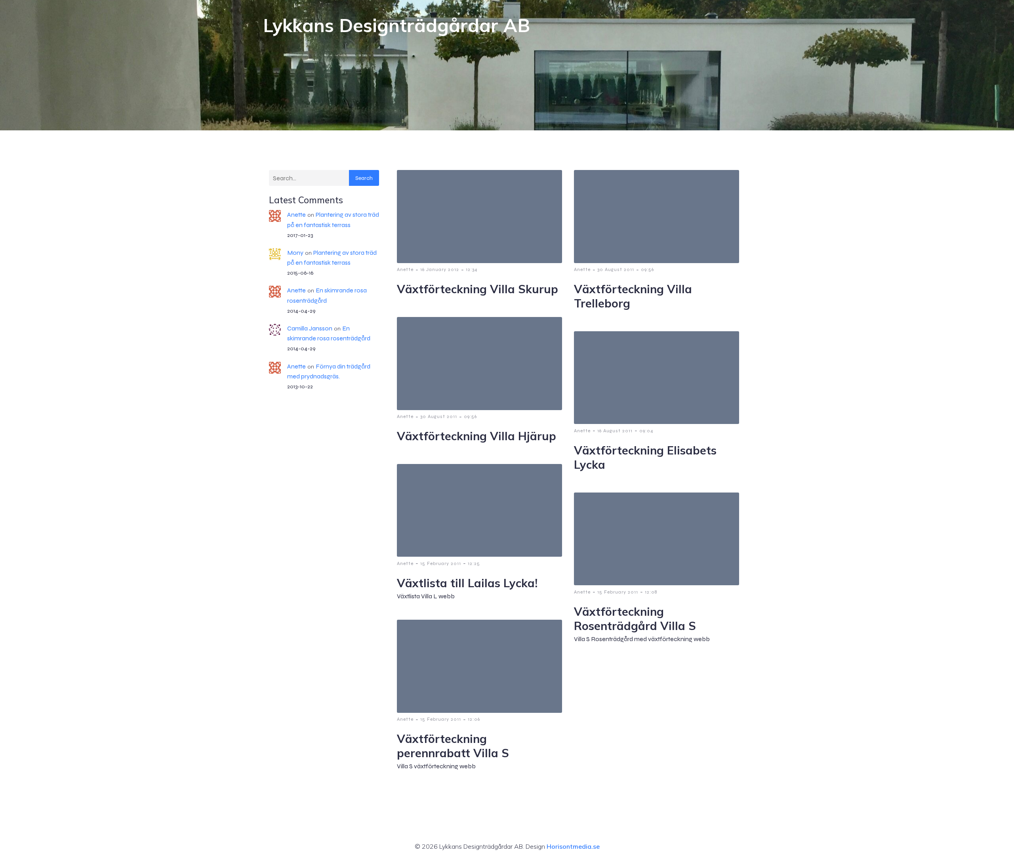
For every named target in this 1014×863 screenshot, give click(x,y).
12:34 (472, 269)
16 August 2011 (615, 430)
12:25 (474, 563)
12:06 (474, 719)
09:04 (646, 430)
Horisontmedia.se (573, 846)
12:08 (651, 592)
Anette (296, 214)
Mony (295, 252)
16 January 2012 (439, 269)
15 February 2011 (440, 563)
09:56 (647, 269)
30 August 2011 (615, 269)
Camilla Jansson (309, 328)
